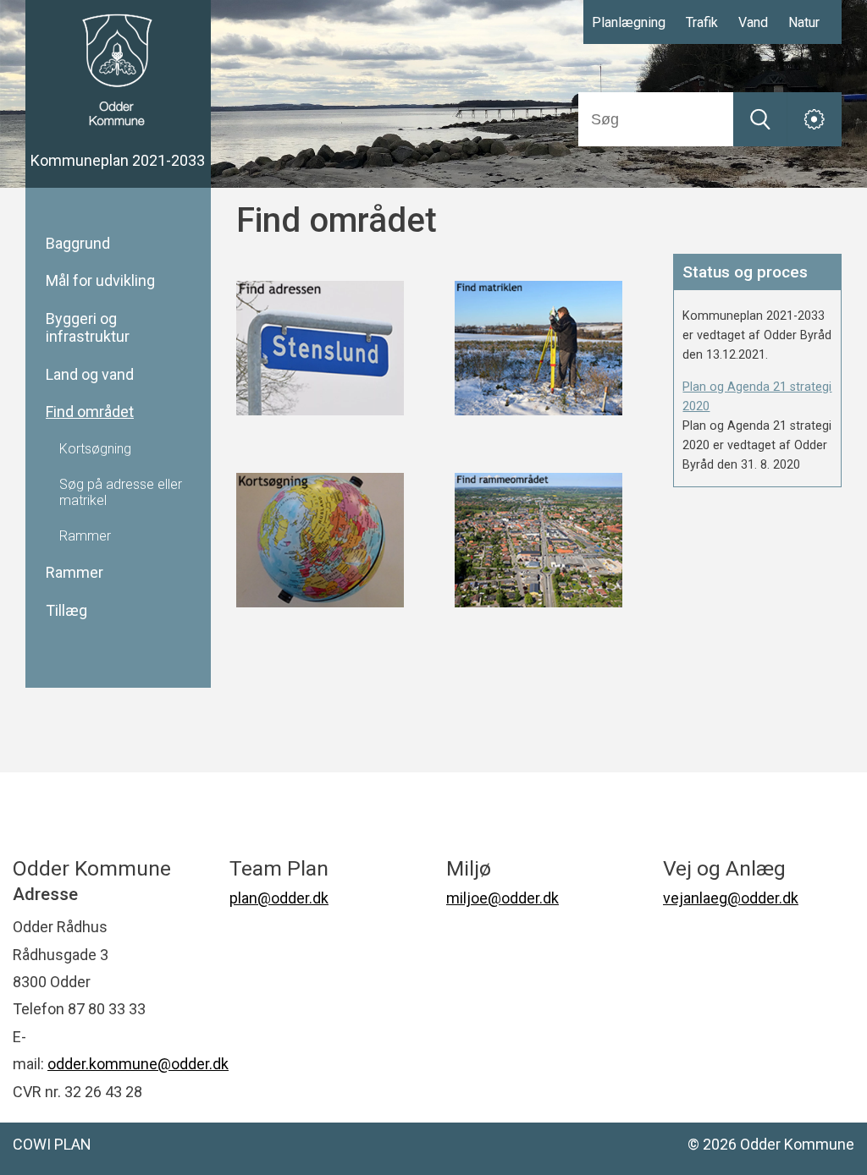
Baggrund (78, 243)
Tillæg (66, 610)
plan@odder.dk (279, 898)
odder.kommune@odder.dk (138, 1064)
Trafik (702, 22)
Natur (804, 22)
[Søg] (760, 119)
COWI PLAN (52, 1144)
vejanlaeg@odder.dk (730, 898)
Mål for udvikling (100, 280)
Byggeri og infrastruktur (88, 327)
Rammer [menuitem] (85, 536)
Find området (90, 412)
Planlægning (628, 22)
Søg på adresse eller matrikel (120, 492)
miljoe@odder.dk (502, 898)
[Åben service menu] (814, 119)
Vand (753, 22)
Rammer (74, 572)
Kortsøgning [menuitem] (95, 449)
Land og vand (90, 374)
